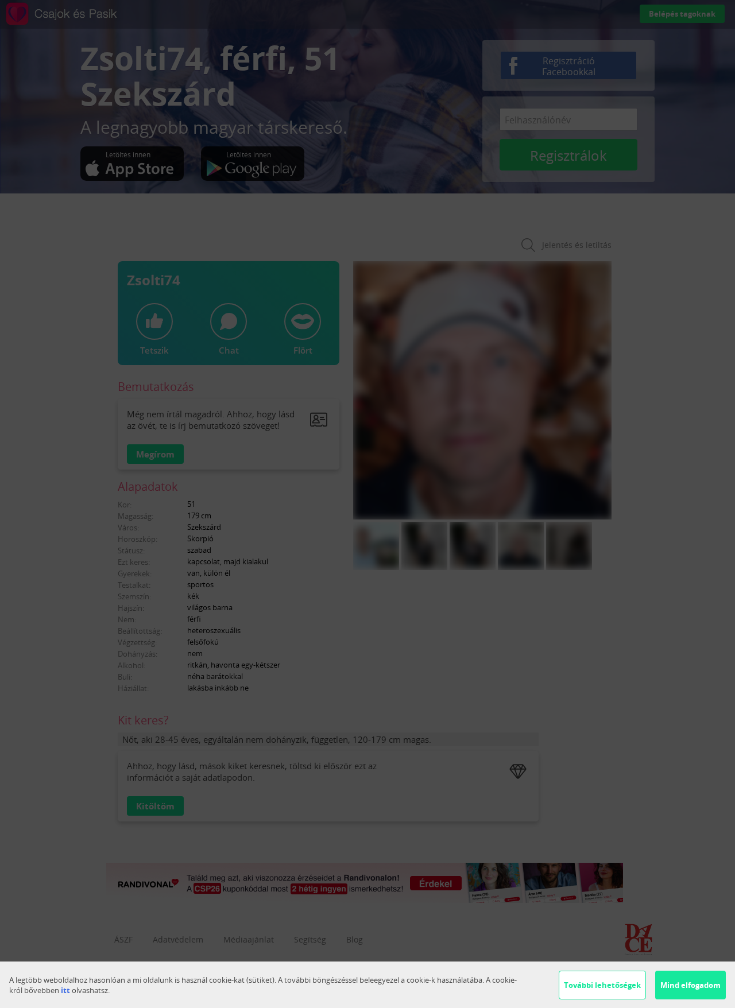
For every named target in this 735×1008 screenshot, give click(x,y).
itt (65, 990)
